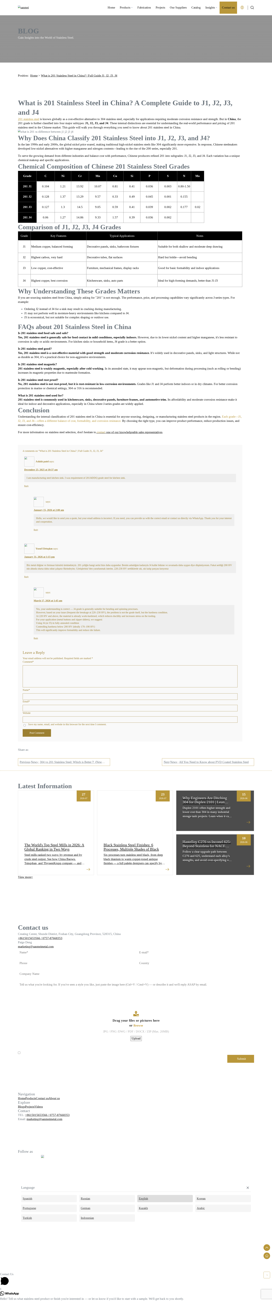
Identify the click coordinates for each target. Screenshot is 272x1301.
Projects (160, 7)
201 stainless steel (28, 119)
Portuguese (29, 1208)
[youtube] (28, 1156)
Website (27, 713)
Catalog (196, 7)
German (85, 1208)
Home (111, 7)
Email (26, 701)
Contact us (228, 7)
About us (54, 1098)
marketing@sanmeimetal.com (36, 946)
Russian (85, 1198)
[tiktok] (42, 1156)
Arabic (201, 1208)
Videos (38, 1106)
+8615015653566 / (30, 938)
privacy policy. (59, 1052)
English (143, 1198)
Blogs (21, 1106)
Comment (28, 661)
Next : (206, 762)
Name (26, 690)
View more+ (25, 877)
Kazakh (143, 1208)
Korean (201, 1198)
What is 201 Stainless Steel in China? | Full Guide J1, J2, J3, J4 (79, 75)
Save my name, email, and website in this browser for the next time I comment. (67, 724)
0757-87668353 (52, 938)
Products (125, 7)
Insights (210, 7)
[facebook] (21, 1156)
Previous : (61, 763)
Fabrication (144, 7)
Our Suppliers (178, 7)
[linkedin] (35, 1156)
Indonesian (87, 1218)
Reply (26, 486)
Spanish (27, 1198)
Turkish (27, 1218)
